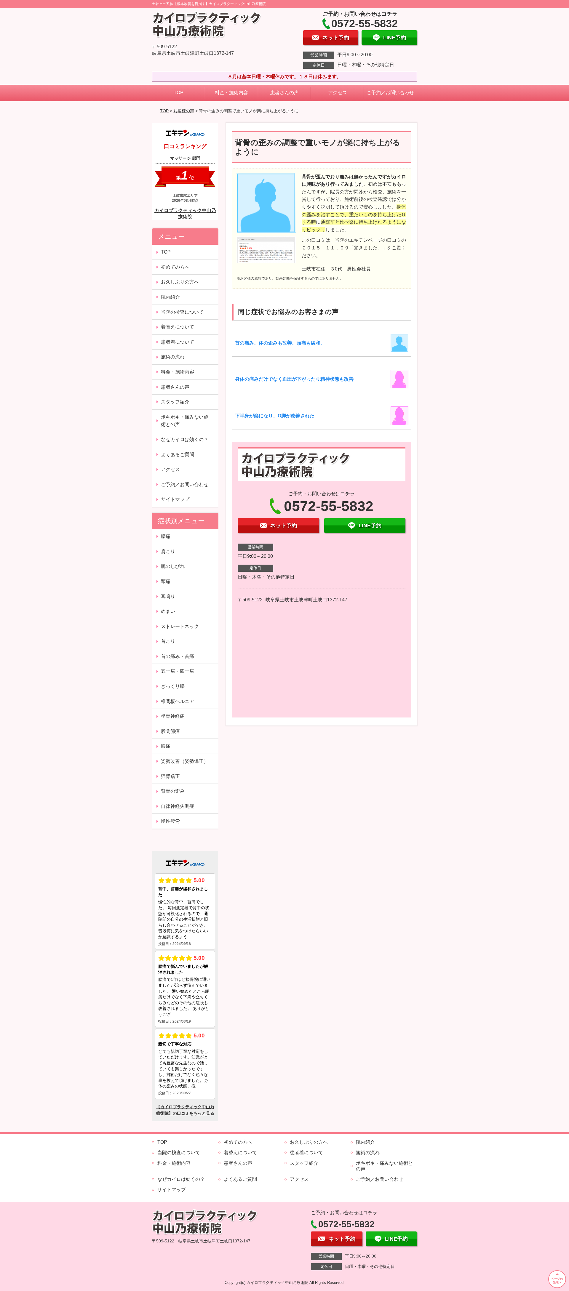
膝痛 (165, 746)
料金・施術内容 (231, 92)
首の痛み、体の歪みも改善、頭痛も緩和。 (280, 342)
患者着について (177, 342)
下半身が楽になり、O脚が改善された (274, 415)
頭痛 (165, 581)
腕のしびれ (173, 566)
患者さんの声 (284, 92)
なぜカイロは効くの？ (184, 439)
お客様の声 (183, 110)
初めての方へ (175, 267)
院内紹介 (170, 296)
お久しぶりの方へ (180, 281)
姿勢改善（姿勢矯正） (184, 761)
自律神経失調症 (177, 806)
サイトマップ (175, 499)
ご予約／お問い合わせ (390, 92)
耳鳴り (168, 596)
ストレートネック (180, 626)
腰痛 (165, 536)
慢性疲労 (170, 821)
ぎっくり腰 (173, 686)
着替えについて (177, 326)
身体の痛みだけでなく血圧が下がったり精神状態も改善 (294, 379)
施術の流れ (173, 356)
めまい (168, 611)
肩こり (168, 551)
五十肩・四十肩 (177, 671)
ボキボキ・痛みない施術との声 (184, 420)
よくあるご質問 (177, 454)
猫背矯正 (170, 776)
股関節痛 (170, 731)
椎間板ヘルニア (177, 701)
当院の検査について (182, 312)
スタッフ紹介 (175, 401)
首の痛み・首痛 (177, 656)
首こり (168, 641)
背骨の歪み (173, 791)
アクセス (337, 92)
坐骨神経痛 (173, 716)
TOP (178, 92)
